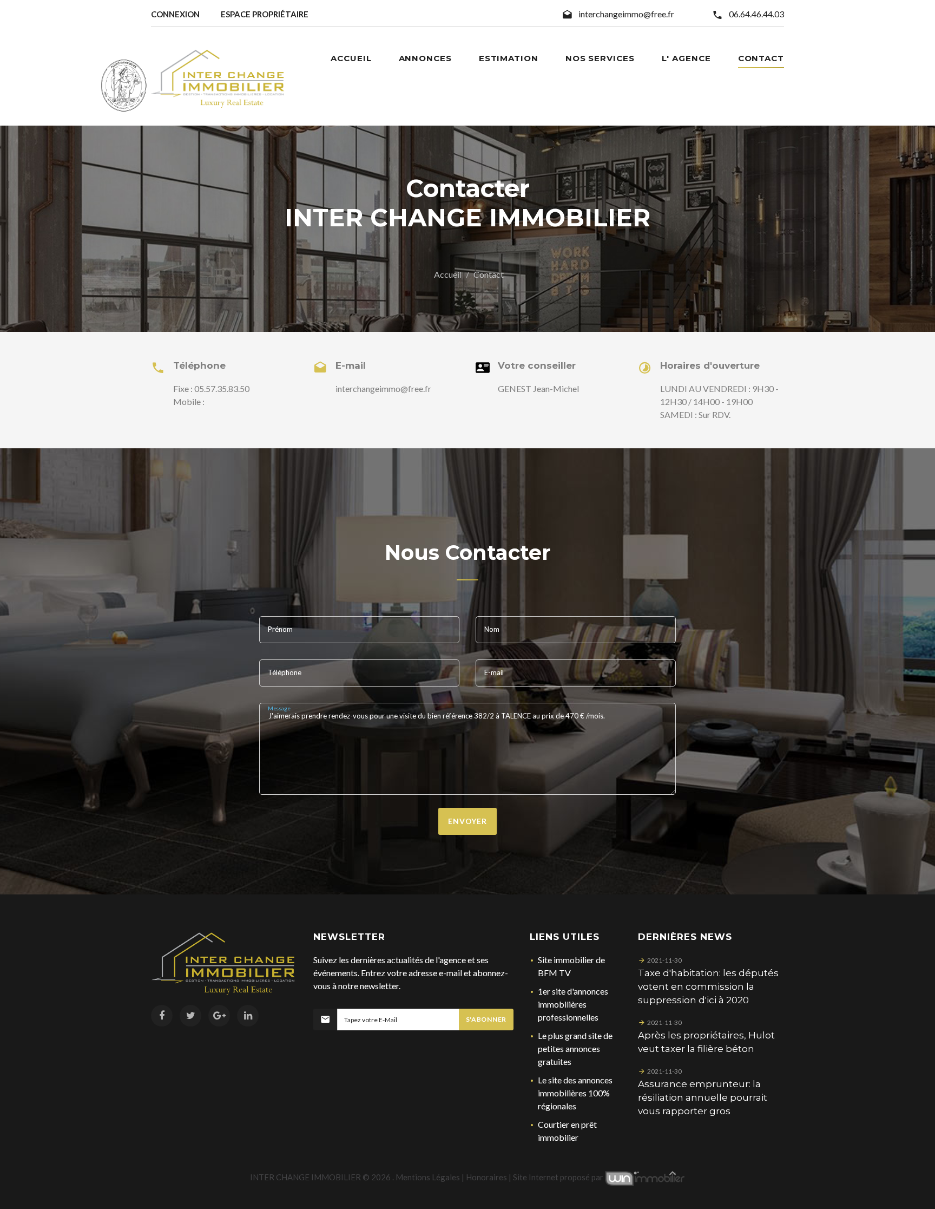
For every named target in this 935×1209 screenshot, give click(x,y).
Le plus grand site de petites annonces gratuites (575, 1048)
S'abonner (486, 1019)
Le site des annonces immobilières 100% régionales (575, 1093)
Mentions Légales (428, 1177)
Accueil (448, 274)
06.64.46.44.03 (756, 14)
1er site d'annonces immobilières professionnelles (573, 1004)
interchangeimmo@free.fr (626, 14)
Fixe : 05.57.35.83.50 (211, 388)
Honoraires (486, 1177)
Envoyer (467, 821)
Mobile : (189, 401)
